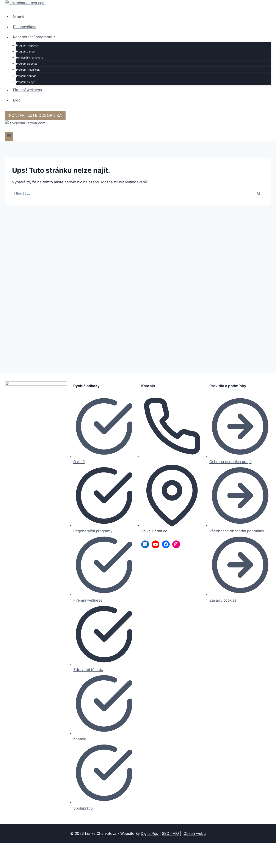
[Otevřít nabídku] (9, 136)
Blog (16, 100)
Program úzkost (25, 51)
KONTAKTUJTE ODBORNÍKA (35, 115)
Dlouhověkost (24, 27)
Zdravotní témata (88, 669)
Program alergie (25, 82)
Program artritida (26, 76)
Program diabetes (26, 63)
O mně (18, 16)
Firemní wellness (27, 90)
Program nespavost (27, 45)
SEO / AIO (170, 833)
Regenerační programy (92, 531)
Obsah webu (194, 833)
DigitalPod (149, 833)
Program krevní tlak (28, 69)
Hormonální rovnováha (30, 57)
